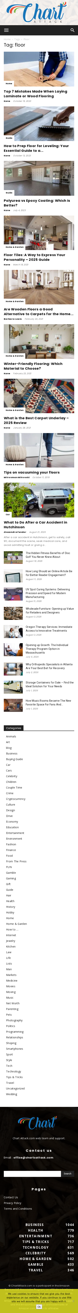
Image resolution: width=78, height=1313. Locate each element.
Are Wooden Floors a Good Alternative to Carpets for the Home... (38, 311)
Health (10, 901)
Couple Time (14, 787)
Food (9, 855)
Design (10, 810)
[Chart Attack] (39, 12)
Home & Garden (14, 247)
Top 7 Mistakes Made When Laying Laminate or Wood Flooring (35, 93)
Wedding (11, 1094)
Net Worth (13, 1003)
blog (9, 748)
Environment (14, 838)
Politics (10, 1026)
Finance (11, 850)
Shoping (11, 1043)
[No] (73, 1301)
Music (10, 997)
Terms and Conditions (18, 1208)
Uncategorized (15, 1088)
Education (12, 827)
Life (8, 958)
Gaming (11, 878)
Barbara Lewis (13, 318)
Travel (10, 1083)
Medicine (12, 980)
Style (9, 1060)
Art (8, 742)
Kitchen (11, 946)
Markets (11, 975)
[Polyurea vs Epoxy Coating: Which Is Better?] (39, 178)
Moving (11, 992)
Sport (9, 1054)
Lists (9, 963)
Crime (10, 793)
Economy (12, 821)
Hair (8, 895)
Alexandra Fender (15, 532)
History (10, 907)
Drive (9, 816)
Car (8, 514)
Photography (14, 1020)
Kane (7, 101)
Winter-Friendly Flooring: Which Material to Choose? (33, 366)
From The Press (16, 861)
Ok (39, 1306)
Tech (9, 1066)
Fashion (11, 844)
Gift (8, 884)
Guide (9, 138)
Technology (13, 1071)
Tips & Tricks (14, 1077)
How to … (12, 929)
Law (8, 952)
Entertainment (15, 833)
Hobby (10, 912)
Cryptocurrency (15, 799)
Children (11, 782)
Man (9, 969)
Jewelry (10, 941)
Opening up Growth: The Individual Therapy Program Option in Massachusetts (47, 649)
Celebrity (11, 776)
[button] (6, 30)
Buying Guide (14, 759)
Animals (11, 736)
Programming (15, 1031)
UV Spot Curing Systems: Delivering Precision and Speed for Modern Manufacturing (48, 593)
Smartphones (14, 1048)
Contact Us (11, 1197)
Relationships (14, 1037)
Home (7, 39)
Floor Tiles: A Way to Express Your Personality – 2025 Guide (34, 257)
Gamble (11, 872)
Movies (10, 986)
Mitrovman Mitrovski (17, 477)
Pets (9, 1014)
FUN (9, 867)
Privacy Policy (12, 1203)
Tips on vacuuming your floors (32, 472)
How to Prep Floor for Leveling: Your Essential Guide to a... (36, 148)
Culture (10, 804)
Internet (11, 935)
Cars (9, 770)
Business (12, 753)
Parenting (12, 1009)
